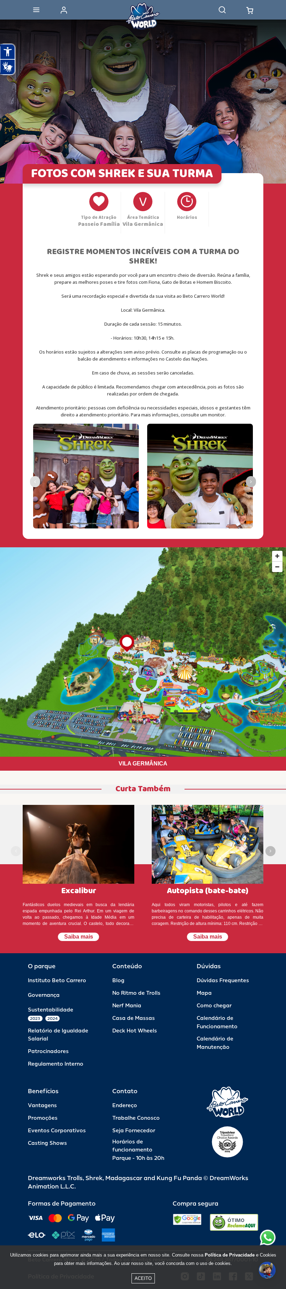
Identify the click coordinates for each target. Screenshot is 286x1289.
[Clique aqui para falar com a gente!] (268, 1237)
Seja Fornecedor (133, 1130)
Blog (118, 980)
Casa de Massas (133, 1018)
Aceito (143, 1278)
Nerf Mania (126, 1005)
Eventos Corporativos (57, 1130)
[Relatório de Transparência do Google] (187, 1222)
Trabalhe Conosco (136, 1118)
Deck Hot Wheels (134, 1031)
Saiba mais (78, 937)
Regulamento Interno (55, 1064)
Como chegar (214, 1005)
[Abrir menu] (36, 10)
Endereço (124, 1105)
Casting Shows (47, 1143)
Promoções (43, 1118)
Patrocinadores (48, 1051)
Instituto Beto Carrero (57, 980)
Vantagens (42, 1105)
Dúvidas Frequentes (223, 980)
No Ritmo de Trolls (136, 993)
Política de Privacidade (230, 1255)
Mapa (204, 993)
